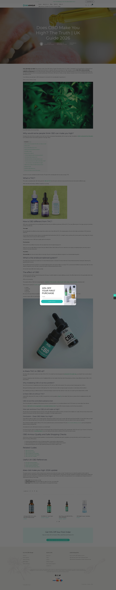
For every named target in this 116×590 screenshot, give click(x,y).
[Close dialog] (74, 287)
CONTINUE (52, 301)
